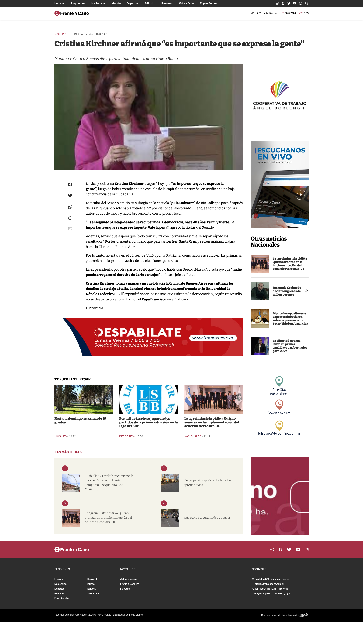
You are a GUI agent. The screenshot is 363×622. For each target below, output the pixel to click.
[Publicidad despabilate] (148, 337)
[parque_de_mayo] (83, 399)
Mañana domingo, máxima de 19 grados (80, 420)
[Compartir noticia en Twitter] (70, 195)
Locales (59, 3)
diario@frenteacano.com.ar (269, 584)
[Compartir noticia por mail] (70, 228)
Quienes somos (128, 579)
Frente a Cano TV (129, 584)
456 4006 (283, 588)
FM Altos (125, 588)
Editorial (150, 3)
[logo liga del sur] (148, 399)
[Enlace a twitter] (288, 3)
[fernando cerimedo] (260, 291)
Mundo (116, 3)
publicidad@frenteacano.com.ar (272, 579)
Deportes (133, 3)
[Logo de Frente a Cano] (71, 13)
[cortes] (170, 518)
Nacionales (98, 3)
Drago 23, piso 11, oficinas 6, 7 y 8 (272, 593)
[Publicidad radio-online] (280, 184)
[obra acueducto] (71, 483)
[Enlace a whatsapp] (277, 3)
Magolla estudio (290, 615)
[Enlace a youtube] (294, 3)
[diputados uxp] (260, 318)
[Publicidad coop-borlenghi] (280, 95)
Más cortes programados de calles (207, 517)
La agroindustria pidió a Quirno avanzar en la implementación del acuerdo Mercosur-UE (290, 264)
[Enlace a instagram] (300, 3)
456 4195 (271, 588)
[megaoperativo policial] (170, 483)
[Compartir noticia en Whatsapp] (70, 207)
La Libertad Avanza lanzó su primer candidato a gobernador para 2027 (290, 346)
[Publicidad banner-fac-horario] (280, 496)
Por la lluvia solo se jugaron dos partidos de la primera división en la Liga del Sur (148, 422)
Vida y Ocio (186, 3)
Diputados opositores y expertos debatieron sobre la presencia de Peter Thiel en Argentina (290, 318)
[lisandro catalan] (260, 346)
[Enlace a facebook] (283, 3)
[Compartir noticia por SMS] (70, 218)
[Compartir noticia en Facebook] (70, 184)
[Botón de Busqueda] (307, 3)
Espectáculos (208, 3)
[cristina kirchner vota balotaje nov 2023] (148, 117)
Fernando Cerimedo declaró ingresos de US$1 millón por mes (291, 291)
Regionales (78, 3)
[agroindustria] (260, 264)
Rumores (167, 3)
